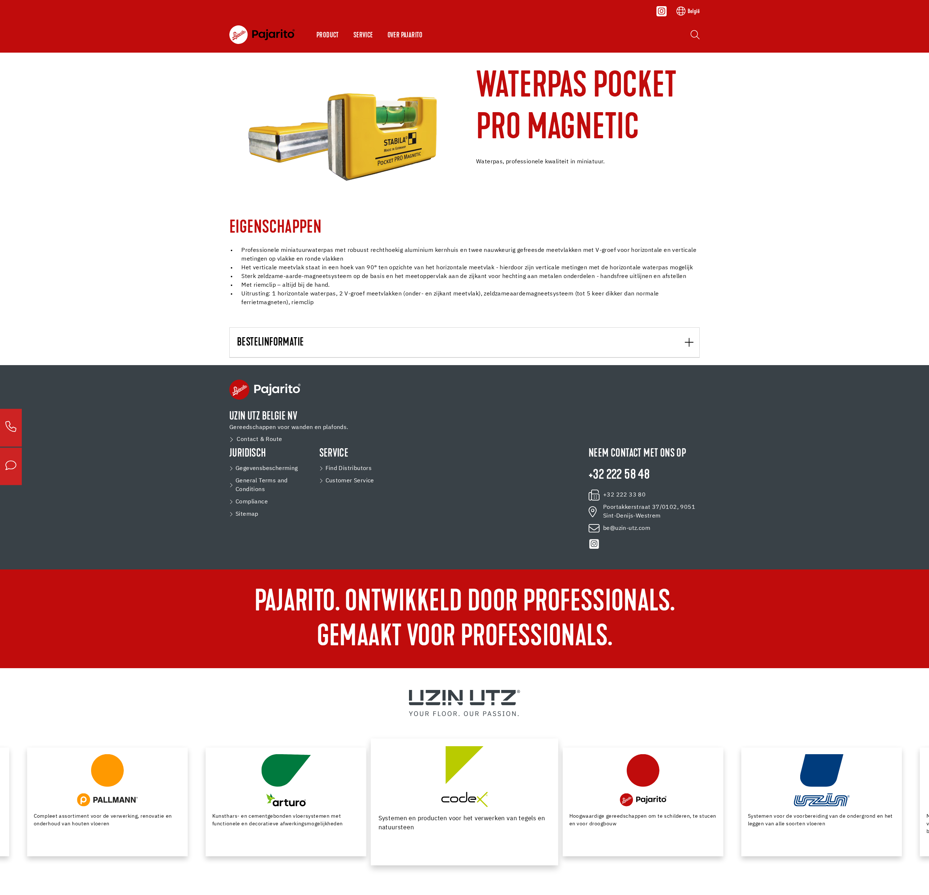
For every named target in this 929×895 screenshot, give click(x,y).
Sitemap (247, 514)
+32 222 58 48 (619, 475)
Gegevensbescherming (267, 468)
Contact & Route (259, 439)
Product (327, 35)
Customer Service (350, 481)
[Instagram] (661, 11)
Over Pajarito (405, 35)
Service (363, 35)
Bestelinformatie (270, 342)
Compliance (252, 502)
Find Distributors (349, 468)
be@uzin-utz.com (626, 528)
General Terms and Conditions (262, 485)
